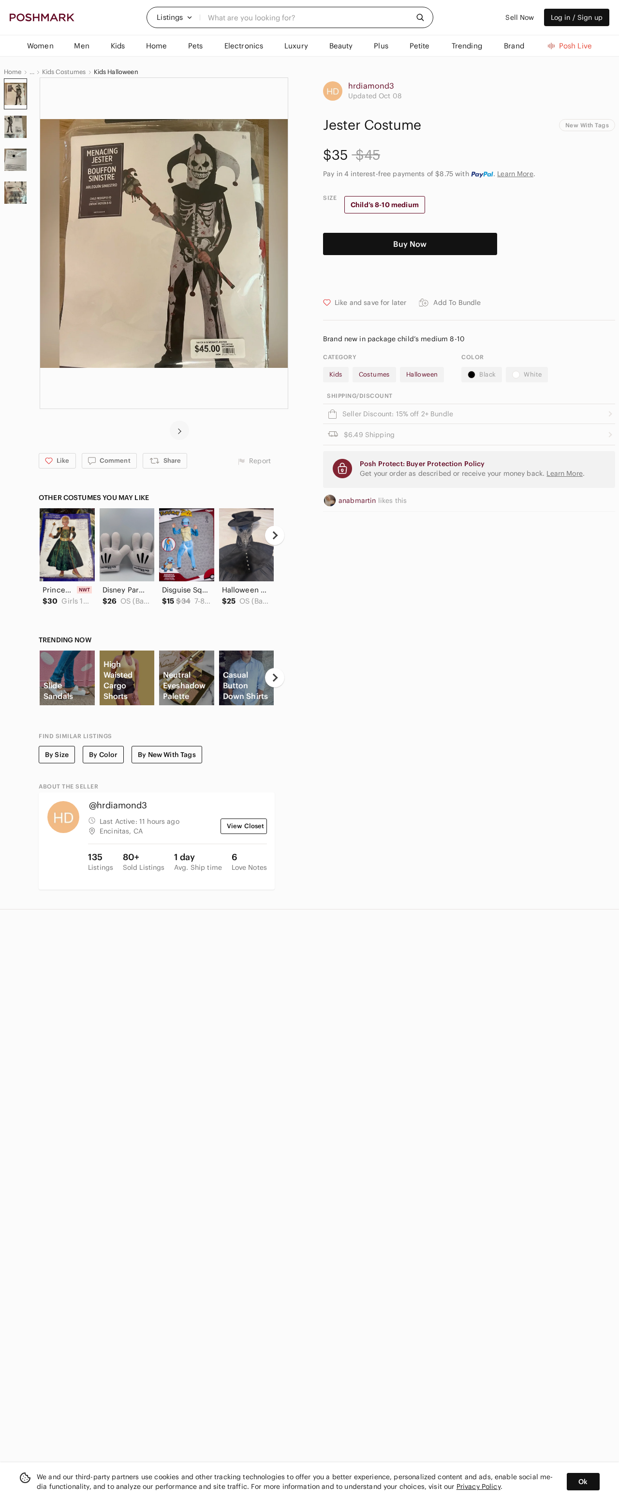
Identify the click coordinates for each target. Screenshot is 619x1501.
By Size (57, 754)
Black (487, 374)
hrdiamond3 (371, 86)
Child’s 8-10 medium (385, 204)
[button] (174, 17)
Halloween (422, 374)
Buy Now (410, 244)
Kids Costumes (64, 72)
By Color (103, 754)
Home (13, 72)
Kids (335, 374)
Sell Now (519, 17)
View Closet (246, 826)
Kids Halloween (116, 72)
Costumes (374, 374)
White (533, 374)
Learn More (515, 173)
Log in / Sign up (577, 17)
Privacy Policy (479, 1486)
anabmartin (358, 500)
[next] (179, 430)
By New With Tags (166, 754)
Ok (583, 1481)
